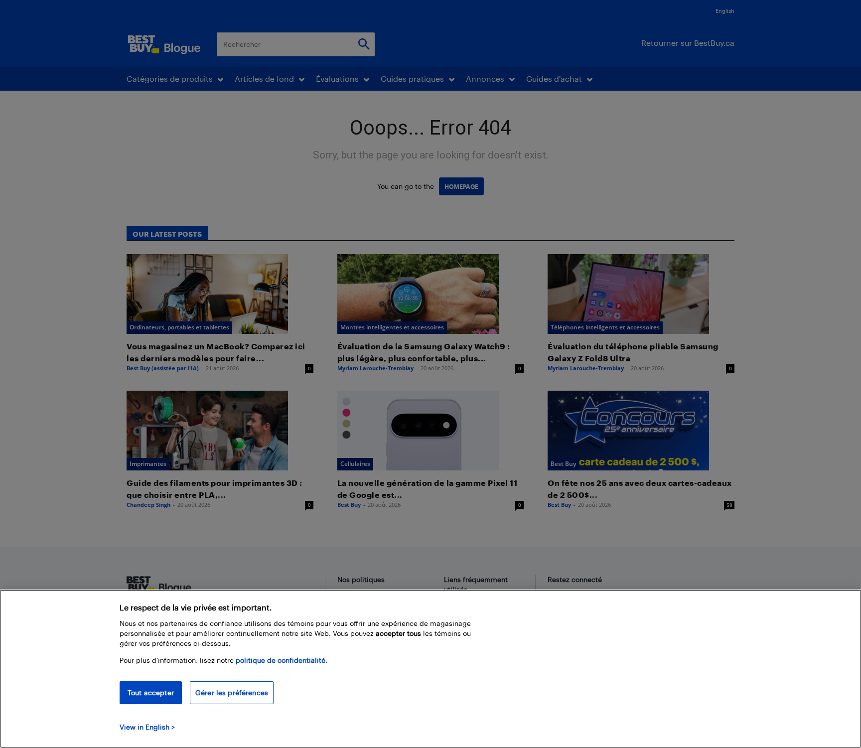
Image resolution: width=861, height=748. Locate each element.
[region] (430, 669)
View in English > (147, 727)
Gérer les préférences (231, 692)
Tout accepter (151, 692)
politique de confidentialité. (281, 660)
